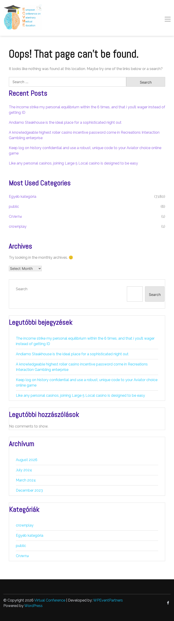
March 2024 (26, 480)
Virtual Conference (49, 600)
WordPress (33, 606)
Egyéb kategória (22, 196)
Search (21, 289)
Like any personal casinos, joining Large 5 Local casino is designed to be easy (73, 163)
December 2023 (29, 490)
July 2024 (24, 470)
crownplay (18, 226)
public (14, 206)
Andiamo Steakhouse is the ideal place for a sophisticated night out (65, 122)
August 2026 (26, 460)
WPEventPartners (108, 600)
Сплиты (15, 216)
